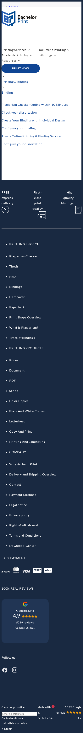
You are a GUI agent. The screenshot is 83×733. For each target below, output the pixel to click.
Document (17, 370)
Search (13, 6)
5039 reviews (25, 622)
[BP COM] (19, 25)
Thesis (14, 266)
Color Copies (19, 401)
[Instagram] (15, 672)
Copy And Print (20, 431)
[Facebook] (5, 672)
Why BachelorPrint (23, 464)
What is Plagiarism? (23, 327)
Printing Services (14, 50)
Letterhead (17, 421)
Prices (13, 360)
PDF (12, 380)
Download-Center (22, 545)
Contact (15, 484)
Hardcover (17, 297)
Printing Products (26, 348)
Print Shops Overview (25, 317)
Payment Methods (22, 494)
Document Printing (52, 50)
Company (17, 452)
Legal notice (18, 505)
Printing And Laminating (27, 441)
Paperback (17, 307)
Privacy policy (19, 515)
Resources (9, 60)
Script (13, 390)
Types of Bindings (22, 337)
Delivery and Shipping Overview (32, 474)
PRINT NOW (20, 68)
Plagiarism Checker (23, 256)
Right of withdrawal (23, 525)
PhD (12, 276)
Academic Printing (15, 55)
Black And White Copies (27, 411)
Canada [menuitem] (6, 707)
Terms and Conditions (25, 535)
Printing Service (24, 244)
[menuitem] (6, 707)
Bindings (46, 55)
